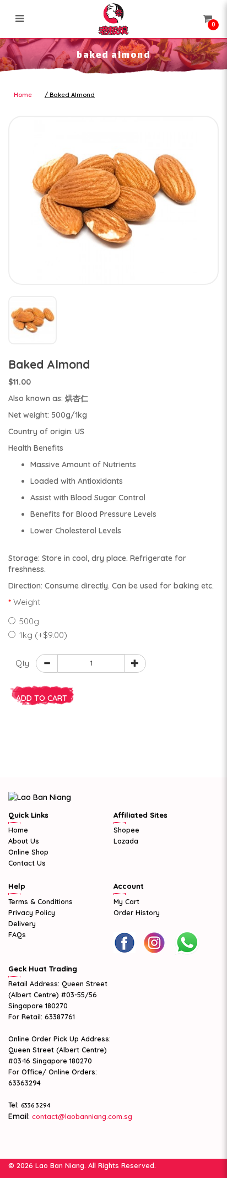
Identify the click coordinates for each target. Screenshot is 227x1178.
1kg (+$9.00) (43, 635)
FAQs (17, 934)
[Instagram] (154, 943)
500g (29, 621)
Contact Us (27, 862)
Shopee (126, 829)
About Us (23, 840)
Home (23, 95)
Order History (137, 912)
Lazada (126, 840)
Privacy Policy (31, 912)
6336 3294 (36, 1105)
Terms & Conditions (40, 901)
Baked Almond (72, 95)
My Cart (126, 901)
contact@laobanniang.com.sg (81, 1116)
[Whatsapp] (187, 943)
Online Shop (28, 851)
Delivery (22, 923)
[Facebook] (125, 942)
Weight (26, 602)
